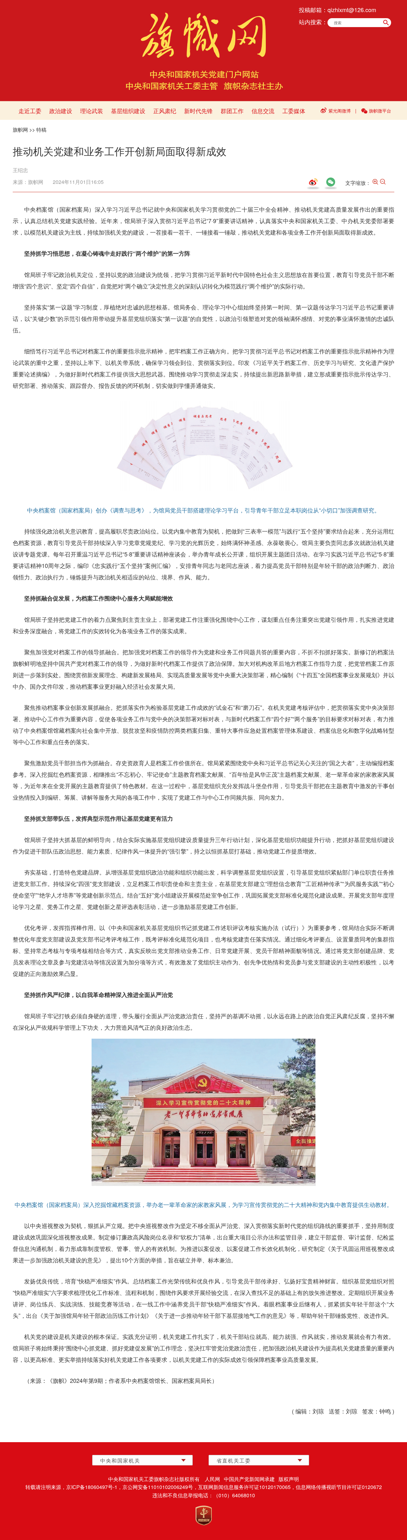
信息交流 (263, 110)
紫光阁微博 (339, 110)
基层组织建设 (128, 110)
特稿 (41, 129)
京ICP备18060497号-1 (91, 1487)
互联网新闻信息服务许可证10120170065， (247, 1487)
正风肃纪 (164, 110)
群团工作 (232, 110)
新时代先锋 (198, 110)
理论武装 (91, 110)
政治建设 (60, 110)
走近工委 (29, 110)
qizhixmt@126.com (352, 9)
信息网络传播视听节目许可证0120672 (339, 1487)
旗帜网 (20, 129)
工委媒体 (293, 110)
